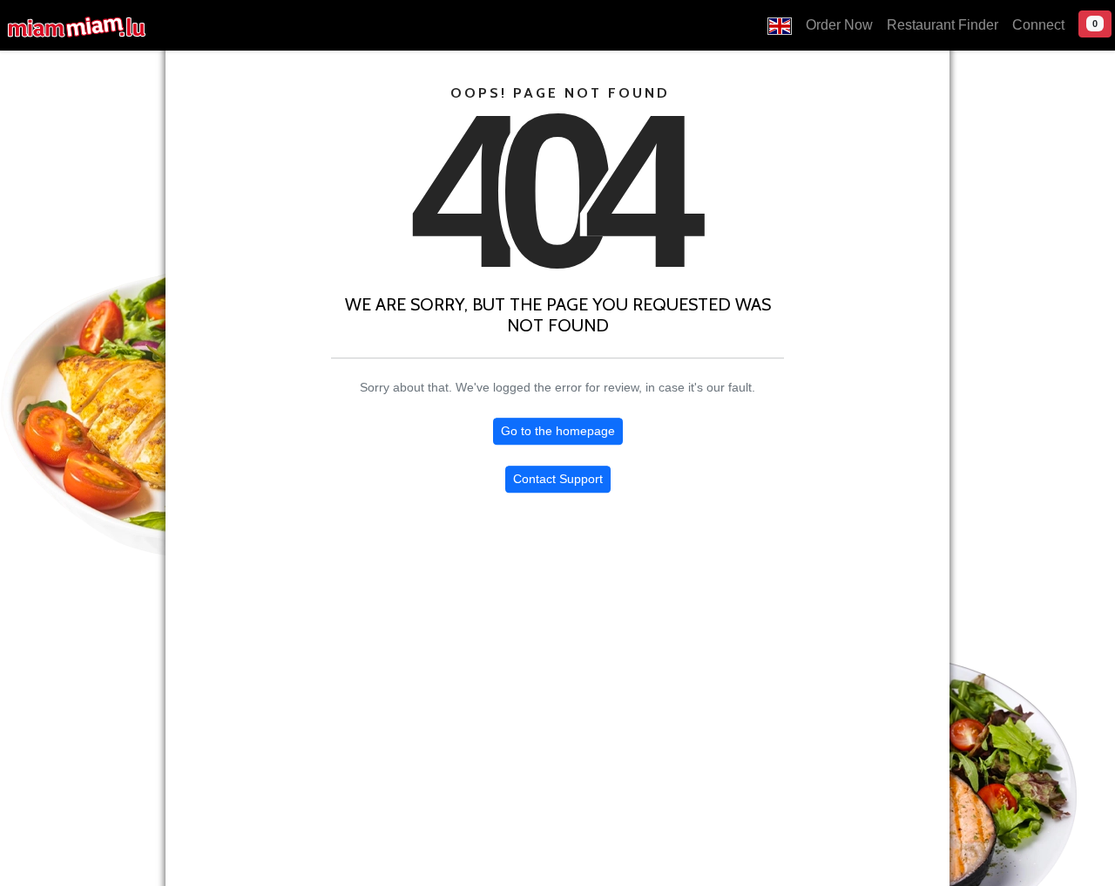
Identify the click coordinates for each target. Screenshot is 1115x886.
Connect (1038, 24)
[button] (779, 25)
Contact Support (558, 479)
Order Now (839, 24)
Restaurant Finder (942, 24)
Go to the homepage (558, 431)
